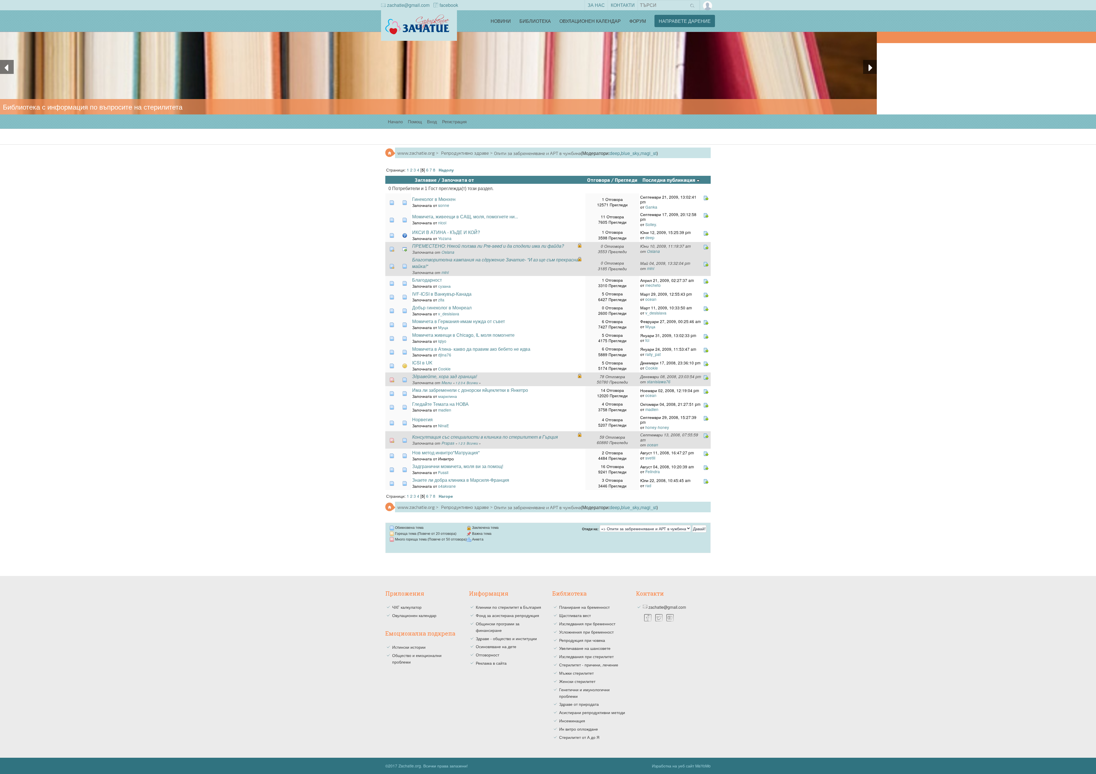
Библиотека (535, 21)
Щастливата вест (575, 615)
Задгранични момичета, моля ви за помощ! (457, 466)
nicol (442, 222)
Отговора (598, 180)
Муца (443, 327)
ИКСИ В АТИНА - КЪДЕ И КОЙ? (446, 232)
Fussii (443, 472)
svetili (650, 458)
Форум (637, 21)
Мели (447, 382)
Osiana (448, 252)
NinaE (443, 425)
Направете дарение (685, 21)
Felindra (652, 471)
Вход (432, 121)
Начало (395, 121)
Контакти (623, 5)
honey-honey (657, 427)
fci (647, 340)
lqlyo (442, 341)
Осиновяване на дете (496, 646)
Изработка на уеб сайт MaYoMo (681, 766)
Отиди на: (590, 529)
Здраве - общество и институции (506, 638)
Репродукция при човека (582, 640)
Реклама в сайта (491, 663)
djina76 (444, 355)
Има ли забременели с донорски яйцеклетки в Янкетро (470, 390)
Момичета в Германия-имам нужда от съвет (458, 321)
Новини (501, 21)
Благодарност (427, 280)
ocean (650, 299)
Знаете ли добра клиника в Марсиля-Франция (460, 480)
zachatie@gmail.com (408, 5)
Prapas (448, 443)
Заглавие (426, 180)
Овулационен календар (590, 21)
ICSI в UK (422, 362)
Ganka (651, 207)
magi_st (648, 153)
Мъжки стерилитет (576, 673)
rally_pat (653, 354)
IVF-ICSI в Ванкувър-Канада (442, 294)
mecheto (653, 285)
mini (445, 272)
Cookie (444, 369)
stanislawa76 (658, 381)
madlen (444, 410)
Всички (472, 382)
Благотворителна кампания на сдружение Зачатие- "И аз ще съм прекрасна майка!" (495, 262)
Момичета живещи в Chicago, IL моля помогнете (463, 335)
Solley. (651, 224)
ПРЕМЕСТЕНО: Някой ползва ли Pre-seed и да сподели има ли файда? (488, 246)
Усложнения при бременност (586, 632)
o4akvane (447, 486)
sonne (443, 205)
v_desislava (448, 314)
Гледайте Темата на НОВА (440, 404)
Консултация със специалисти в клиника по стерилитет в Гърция (485, 437)
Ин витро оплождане (578, 729)
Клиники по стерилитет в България (508, 607)
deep (615, 153)
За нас (596, 5)
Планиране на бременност (584, 607)
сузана (444, 286)
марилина (447, 396)
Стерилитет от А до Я (579, 737)
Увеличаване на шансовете (585, 648)
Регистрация (454, 121)
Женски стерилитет (577, 681)
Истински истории (409, 647)
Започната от (458, 180)
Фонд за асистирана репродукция (507, 615)
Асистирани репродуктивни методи (592, 712)
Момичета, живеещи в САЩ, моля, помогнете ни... (465, 216)
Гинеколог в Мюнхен (434, 199)
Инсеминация (572, 720)
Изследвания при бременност (587, 623)
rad (648, 485)
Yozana (445, 238)
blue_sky (630, 153)
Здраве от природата (579, 704)
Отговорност (487, 655)
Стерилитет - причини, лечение (588, 665)
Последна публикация (669, 180)
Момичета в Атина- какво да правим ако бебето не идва (471, 349)
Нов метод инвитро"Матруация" (446, 452)
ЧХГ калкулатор (407, 607)
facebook (449, 5)
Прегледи (626, 180)
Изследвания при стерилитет (586, 656)
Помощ (415, 121)
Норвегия (422, 419)
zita (441, 300)
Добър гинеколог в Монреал (442, 307)
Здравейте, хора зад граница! (444, 376)
